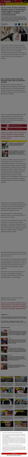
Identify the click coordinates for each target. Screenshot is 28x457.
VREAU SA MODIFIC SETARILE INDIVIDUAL (14, 455)
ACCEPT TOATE (14, 453)
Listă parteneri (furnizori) (5, 451)
